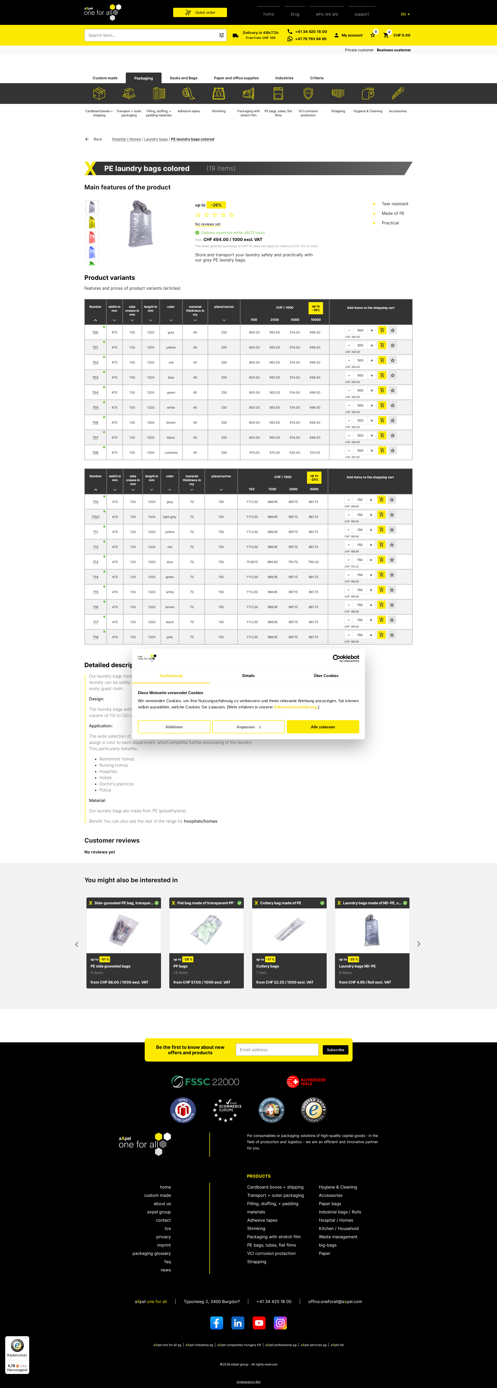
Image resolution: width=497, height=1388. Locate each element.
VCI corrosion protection (271, 1253)
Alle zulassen (323, 726)
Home (269, 14)
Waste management (338, 1236)
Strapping (256, 1261)
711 (95, 532)
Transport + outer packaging (275, 1195)
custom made (157, 1195)
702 (95, 362)
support (362, 14)
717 (95, 622)
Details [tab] (248, 675)
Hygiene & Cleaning (338, 1187)
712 (95, 547)
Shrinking (256, 1228)
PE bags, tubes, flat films (271, 1245)
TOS (168, 1228)
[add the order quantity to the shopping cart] (382, 330)
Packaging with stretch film (274, 1236)
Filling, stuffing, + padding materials (272, 1207)
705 (95, 407)
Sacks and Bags (184, 78)
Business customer (394, 50)
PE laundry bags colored (192, 139)
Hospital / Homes (126, 139)
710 (95, 502)
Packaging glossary (152, 1253)
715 (95, 592)
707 (95, 437)
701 (95, 347)
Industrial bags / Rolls (340, 1211)
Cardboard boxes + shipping (275, 1187)
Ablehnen (174, 726)
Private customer (359, 50)
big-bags (328, 1245)
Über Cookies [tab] (326, 675)
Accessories (330, 1195)
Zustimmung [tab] (170, 675)
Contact (163, 1220)
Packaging (143, 78)
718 (95, 637)
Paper (324, 1253)
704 (95, 392)
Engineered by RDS (248, 1382)
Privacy (163, 1236)
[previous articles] (78, 945)
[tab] (105, 78)
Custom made (105, 78)
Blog (295, 14)
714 (95, 577)
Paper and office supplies (236, 78)
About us (162, 1203)
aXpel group (159, 1211)
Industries (284, 78)
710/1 (96, 517)
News (166, 1269)
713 (95, 562)
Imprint (164, 1245)
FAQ (167, 1261)
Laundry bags (156, 139)
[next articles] (419, 945)
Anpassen (246, 726)
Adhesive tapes (262, 1220)
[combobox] (152, 35)
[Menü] (26, 1339)
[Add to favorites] (393, 330)
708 (95, 452)
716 (95, 607)
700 (95, 332)
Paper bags (330, 1203)
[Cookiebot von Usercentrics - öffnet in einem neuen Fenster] (336, 659)
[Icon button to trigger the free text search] (221, 35)
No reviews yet (208, 224)
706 (95, 422)
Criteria (317, 78)
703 (95, 377)
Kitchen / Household (339, 1228)
